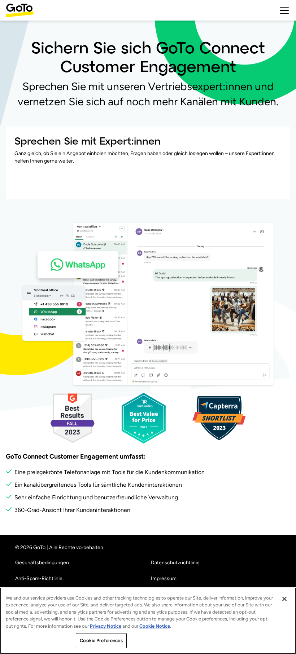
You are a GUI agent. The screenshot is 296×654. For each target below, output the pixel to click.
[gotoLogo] (20, 10)
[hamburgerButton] (284, 10)
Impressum (164, 578)
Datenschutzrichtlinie (175, 563)
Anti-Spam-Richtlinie (38, 578)
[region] (148, 620)
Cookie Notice (154, 626)
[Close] (284, 599)
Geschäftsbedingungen (42, 563)
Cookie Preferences (101, 640)
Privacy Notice (105, 626)
